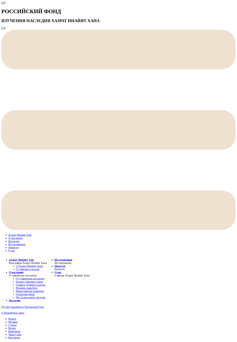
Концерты (14, 331)
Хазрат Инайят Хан (20, 234)
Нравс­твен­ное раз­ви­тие (30, 291)
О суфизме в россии (28, 269)
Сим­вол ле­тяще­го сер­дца (30, 284)
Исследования (16, 244)
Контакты (14, 337)
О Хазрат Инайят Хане (29, 266)
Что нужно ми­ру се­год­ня (30, 297)
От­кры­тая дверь (25, 294)
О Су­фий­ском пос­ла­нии (30, 278)
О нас (11, 250)
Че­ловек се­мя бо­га (26, 288)
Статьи (12, 325)
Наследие (14, 241)
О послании (15, 238)
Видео (12, 328)
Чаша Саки (14, 334)
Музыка (13, 321)
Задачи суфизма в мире (29, 281)
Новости (13, 247)
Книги (12, 318)
